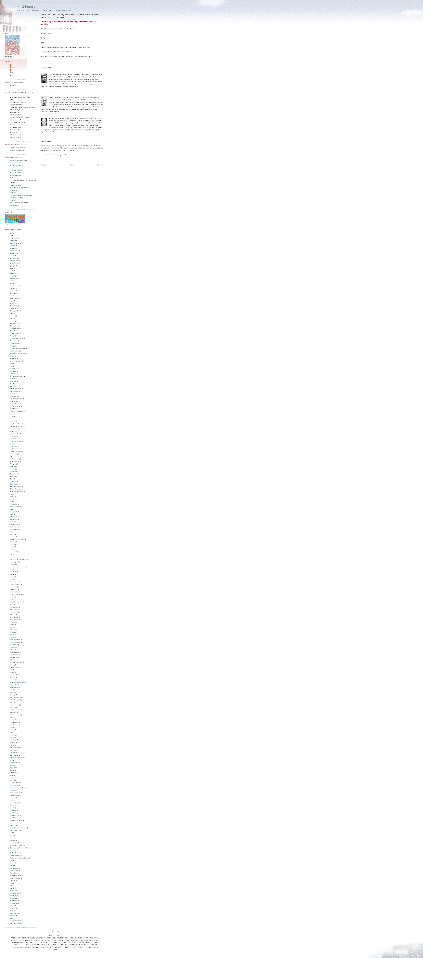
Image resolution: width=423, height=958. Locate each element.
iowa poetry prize (15, 507)
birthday (12, 288)
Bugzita (12, 65)
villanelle (12, 880)
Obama (12, 627)
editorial (12, 378)
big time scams (14, 286)
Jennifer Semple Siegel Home (18, 160)
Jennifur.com (13, 519)
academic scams (14, 243)
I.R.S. (11, 499)
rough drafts (13, 768)
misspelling (13, 589)
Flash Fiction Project (16, 424)
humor (12, 494)
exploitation (13, 401)
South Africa (13, 805)
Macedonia (13, 572)
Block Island (13, 293)
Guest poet (13, 476)
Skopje (12, 800)
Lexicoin (12, 542)
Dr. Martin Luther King (16, 376)
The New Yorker (14, 853)
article (11, 268)
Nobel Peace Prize (15, 619)
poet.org (12, 677)
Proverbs (12, 735)
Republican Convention (17, 758)
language (12, 537)
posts (11, 717)
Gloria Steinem (14, 461)
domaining (13, 374)
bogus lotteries (14, 298)
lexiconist (13, 552)
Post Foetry (26, 6)
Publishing (13, 740)
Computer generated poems (18, 348)
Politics (12, 702)
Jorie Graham (14, 527)
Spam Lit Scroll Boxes (16, 820)
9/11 (11, 233)
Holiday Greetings (15, 489)
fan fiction (13, 409)
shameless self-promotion (17, 788)
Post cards (13, 712)
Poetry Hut (13, 192)
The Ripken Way (15, 855)
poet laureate (13, 675)
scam (11, 775)
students (12, 840)
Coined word (13, 341)
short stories (13, 790)
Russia (12, 770)
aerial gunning (14, 251)
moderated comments (16, 594)
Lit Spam (12, 557)
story (11, 835)
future (11, 456)
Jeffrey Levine (14, 517)
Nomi (12, 72)
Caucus (12, 318)
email (11, 384)
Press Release (14, 722)
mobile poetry (14, 592)
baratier (12, 281)
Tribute (12, 865)
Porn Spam (13, 707)
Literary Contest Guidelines (18, 559)
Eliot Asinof (13, 381)
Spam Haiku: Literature (17, 198)
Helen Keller (13, 484)
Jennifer (12, 67)
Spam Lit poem (14, 815)
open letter (13, 647)
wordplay (12, 908)
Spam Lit (12, 813)
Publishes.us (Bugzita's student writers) (21, 195)
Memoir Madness (15, 168)
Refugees (12, 752)
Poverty (12, 720)
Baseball (12, 283)
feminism (12, 414)
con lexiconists (14, 351)
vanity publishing (15, 878)
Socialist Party (14, 803)
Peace (11, 660)
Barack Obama (14, 278)
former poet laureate (15, 441)
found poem (13, 446)
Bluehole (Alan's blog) (16, 165)
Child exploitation (15, 328)
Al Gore (12, 256)
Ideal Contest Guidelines (17, 150)
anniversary (13, 258)
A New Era (13, 240)
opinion (12, 650)
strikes (12, 838)
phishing (12, 665)
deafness (12, 363)
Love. (11, 569)
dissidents (13, 371)
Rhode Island (14, 763)
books (11, 301)
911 (11, 236)
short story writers (15, 793)
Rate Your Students (15, 748)
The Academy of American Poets (19, 848)
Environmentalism (15, 389)
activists (12, 246)
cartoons (12, 316)
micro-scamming (15, 584)
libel (11, 554)
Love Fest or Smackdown (17, 567)
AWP (11, 271)
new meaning (14, 612)
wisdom (12, 906)
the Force (12, 850)
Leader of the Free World (17, 539)
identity (12, 501)
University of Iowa (15, 875)
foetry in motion (14, 434)
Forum (12, 444)
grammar (12, 469)
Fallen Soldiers (14, 404)
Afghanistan (13, 253)
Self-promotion (14, 783)
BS (10, 303)
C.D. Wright (13, 306)
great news (13, 471)
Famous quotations (15, 406)
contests (12, 356)
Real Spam (13, 750)
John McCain (14, 524)
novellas (12, 622)
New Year (12, 614)
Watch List (13, 890)
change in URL (14, 323)
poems (12, 672)
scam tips (12, 778)
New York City (14, 617)
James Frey (13, 514)
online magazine (15, 640)
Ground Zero (13, 474)
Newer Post (44, 165)
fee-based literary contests (17, 411)
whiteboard (13, 896)
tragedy (12, 863)
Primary (12, 730)
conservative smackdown (17, 353)
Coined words (14, 343)
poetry (12, 680)
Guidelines (13, 85)
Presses (12, 727)
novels (12, 625)
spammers (13, 825)
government (13, 466)
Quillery (12, 742)
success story (13, 843)
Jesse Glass (13, 522)
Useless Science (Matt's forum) (19, 203)
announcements (14, 261)
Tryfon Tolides (14, 870)
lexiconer (12, 549)
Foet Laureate (14, 429)
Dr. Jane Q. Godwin (15, 175)
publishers (13, 737)
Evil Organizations (15, 399)
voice (11, 883)
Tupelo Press (13, 873)
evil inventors (14, 396)
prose (11, 732)
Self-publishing (14, 785)
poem (11, 670)
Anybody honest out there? (18, 147)
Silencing (12, 798)
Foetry (12, 431)
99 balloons (13, 238)
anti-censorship (14, 263)
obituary (12, 629)
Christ (11, 331)
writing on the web (15, 921)
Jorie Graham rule (15, 529)
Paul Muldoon (14, 655)
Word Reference (14, 205)
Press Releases (14, 725)
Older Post (100, 165)
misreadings (13, 587)
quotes (12, 745)
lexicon (12, 547)
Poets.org (12, 695)
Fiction (12, 416)
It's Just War (13, 512)
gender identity (14, 459)
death (11, 366)
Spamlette (13, 823)
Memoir (12, 577)
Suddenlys (13, 200)
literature (12, 564)
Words (11, 911)
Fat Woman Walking (16, 170)
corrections (13, 358)
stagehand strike (14, 830)
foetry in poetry (14, 436)
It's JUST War (14, 190)
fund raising (13, 454)
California (13, 308)
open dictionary (14, 645)
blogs (11, 296)
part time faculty (14, 652)
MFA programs (14, 582)
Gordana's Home (14, 178)
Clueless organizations (16, 338)
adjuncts (12, 248)
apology (12, 266)
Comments (13, 346)
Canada (12, 313)
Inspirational (13, 504)
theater (12, 860)
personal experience (16, 662)
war (11, 886)
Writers (12, 916)
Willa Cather (13, 901)
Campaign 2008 (14, 311)
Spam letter (13, 810)
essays (11, 394)
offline (12, 637)
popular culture (14, 705)
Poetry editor (13, 685)
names (11, 599)
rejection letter (14, 755)
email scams (13, 386)
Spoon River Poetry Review (18, 828)
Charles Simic (14, 326)
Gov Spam (13, 464)
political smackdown (16, 697)
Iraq (11, 509)
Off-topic (12, 635)
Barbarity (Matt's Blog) (16, 163)
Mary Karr (13, 574)
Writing (12, 918)
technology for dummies (17, 845)
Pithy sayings (14, 667)
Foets (11, 439)
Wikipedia (13, 898)
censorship (13, 321)
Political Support (15, 700)
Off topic (12, 632)
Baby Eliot (13, 273)
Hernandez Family (15, 486)
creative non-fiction (15, 361)
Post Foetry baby (15, 715)
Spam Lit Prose (14, 818)
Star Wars (12, 833)
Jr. (10, 532)
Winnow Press (14, 903)
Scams (11, 780)
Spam (11, 808)
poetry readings (14, 687)
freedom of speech (15, 449)
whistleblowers (14, 893)
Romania (12, 765)
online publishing (15, 642)
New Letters (13, 609)
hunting (12, 497)
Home (72, 165)
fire (11, 419)
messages (12, 579)
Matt (11, 70)
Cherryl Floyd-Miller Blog (17, 173)
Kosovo (12, 534)
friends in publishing (16, 451)
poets (11, 690)
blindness (12, 291)
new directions (14, 607)
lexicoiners (13, 544)
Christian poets (14, 333)
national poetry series (16, 602)
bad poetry (13, 276)
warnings (12, 888)
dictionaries (13, 368)
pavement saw (14, 657)
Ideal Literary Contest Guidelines (20, 188)
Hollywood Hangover (16, 491)
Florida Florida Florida (16, 426)
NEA (11, 604)
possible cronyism (15, 710)
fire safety (12, 421)
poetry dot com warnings (17, 682)
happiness (13, 481)
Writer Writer (13, 913)
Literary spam (14, 562)
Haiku (11, 479)
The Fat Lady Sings (15, 185)
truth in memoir (14, 868)
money (12, 597)
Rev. (11, 760)
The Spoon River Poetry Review (19, 858)
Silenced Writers (14, 795)
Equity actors (14, 391)
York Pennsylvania (15, 923)
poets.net (12, 692)
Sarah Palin (13, 773)
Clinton (12, 336)
